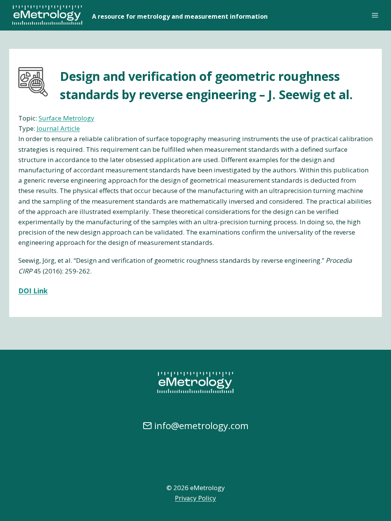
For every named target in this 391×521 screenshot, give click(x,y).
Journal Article (58, 128)
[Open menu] (375, 15)
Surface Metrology (66, 118)
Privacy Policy (195, 498)
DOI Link (33, 290)
